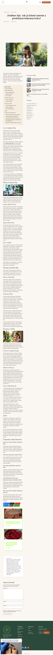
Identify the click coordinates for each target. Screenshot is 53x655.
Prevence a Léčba (8, 103)
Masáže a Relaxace (9, 107)
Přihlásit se (46, 632)
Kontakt (29, 630)
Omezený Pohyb (9, 101)
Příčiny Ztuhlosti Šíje (9, 90)
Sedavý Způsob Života (10, 92)
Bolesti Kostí (30, 117)
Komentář (5, 588)
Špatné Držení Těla (9, 94)
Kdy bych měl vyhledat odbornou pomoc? (13, 122)
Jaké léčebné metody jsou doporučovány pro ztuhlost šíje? (13, 120)
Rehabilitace (30, 107)
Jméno (4, 601)
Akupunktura (30, 110)
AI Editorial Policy (26, 653)
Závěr (6, 110)
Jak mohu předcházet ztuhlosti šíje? (12, 117)
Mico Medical (9, 558)
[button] (27, 2)
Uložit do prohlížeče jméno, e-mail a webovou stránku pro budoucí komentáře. (12, 611)
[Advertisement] (26, 31)
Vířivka (29, 118)
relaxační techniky (16, 379)
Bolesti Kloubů (30, 113)
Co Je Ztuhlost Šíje (8, 88)
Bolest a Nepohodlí (9, 99)
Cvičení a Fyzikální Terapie (11, 105)
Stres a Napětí (8, 95)
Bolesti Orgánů (30, 115)
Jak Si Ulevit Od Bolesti (32, 103)
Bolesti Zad (29, 112)
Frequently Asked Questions (10, 112)
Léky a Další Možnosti (10, 108)
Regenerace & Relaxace (32, 105)
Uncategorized (30, 108)
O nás (29, 628)
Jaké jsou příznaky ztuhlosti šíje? (12, 116)
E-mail (4, 605)
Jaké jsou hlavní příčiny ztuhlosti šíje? (13, 114)
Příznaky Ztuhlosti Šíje (9, 97)
